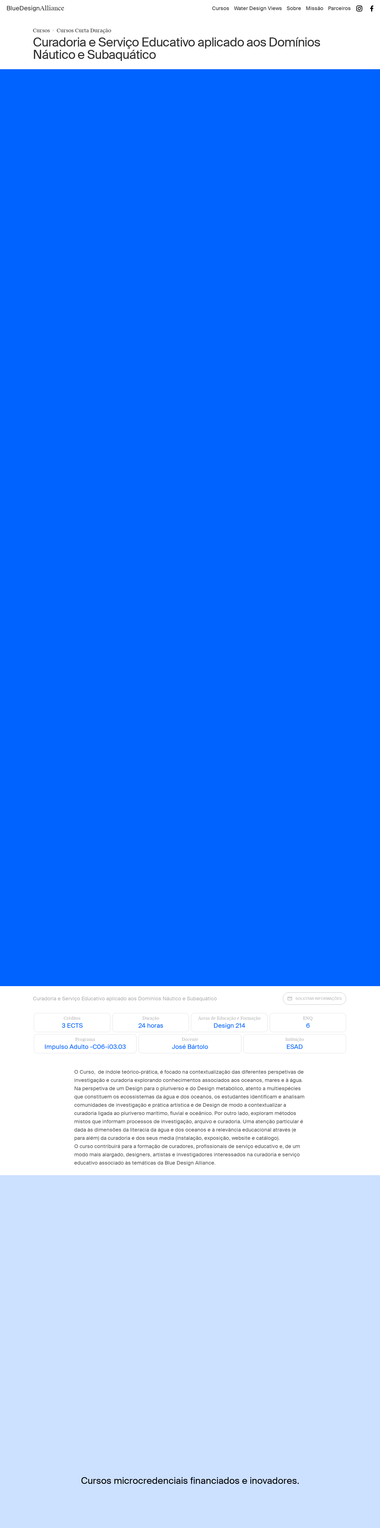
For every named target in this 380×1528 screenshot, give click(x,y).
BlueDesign (35, 8)
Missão (314, 8)
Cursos (220, 8)
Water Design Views (258, 8)
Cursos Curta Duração (84, 30)
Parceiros (339, 8)
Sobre (294, 8)
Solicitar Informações (318, 998)
